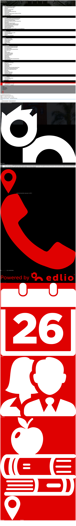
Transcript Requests (8, 27)
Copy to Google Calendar (4, 98)
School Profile (7, 12)
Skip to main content (3, 0)
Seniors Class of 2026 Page (9, 35)
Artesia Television (7, 31)
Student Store (7, 56)
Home (3, 86)
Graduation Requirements (9, 25)
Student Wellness (7, 57)
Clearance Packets (7, 40)
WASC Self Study (7, 15)
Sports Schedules (7, 42)
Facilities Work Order (8, 64)
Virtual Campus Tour (8, 14)
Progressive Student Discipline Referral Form (12, 67)
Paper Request (7, 66)
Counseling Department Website (10, 20)
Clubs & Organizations (8, 33)
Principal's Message (8, 10)
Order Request (7, 65)
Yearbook (6, 34)
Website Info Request (8, 73)
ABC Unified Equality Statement (10, 6)
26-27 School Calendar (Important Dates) (11, 49)
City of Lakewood (8, 78)
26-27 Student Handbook (9, 53)
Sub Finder (6, 70)
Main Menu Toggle (3, 2)
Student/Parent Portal (8, 54)
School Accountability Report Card (10, 11)
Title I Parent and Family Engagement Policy (12, 58)
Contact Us (4, 89)
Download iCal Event (13, 98)
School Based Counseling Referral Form (11, 68)
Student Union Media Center (9, 26)
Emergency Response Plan (9, 9)
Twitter (2, 91)
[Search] (3, 81)
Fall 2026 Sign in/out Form (9, 62)
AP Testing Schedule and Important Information (12, 18)
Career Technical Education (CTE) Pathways (12, 19)
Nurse (6, 51)
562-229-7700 (4, 270)
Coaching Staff (7, 41)
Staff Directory (7, 55)
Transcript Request (8, 59)
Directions (6, 8)
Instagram (2, 92)
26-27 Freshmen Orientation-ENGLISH (11, 46)
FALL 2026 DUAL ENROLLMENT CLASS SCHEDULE (14, 28)
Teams (6, 43)
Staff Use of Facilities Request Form (10, 69)
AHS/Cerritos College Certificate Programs (12, 23)
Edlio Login (6, 63)
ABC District (4, 87)
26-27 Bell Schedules (8, 48)
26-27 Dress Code (7, 50)
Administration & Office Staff (9, 7)
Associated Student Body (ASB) (10, 32)
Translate (3, 82)
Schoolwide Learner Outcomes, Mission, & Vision (13, 13)
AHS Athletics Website (8, 38)
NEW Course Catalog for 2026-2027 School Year (13, 21)
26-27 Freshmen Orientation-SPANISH (11, 47)
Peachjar (2, 93)
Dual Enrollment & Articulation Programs (11, 24)
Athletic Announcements (9, 39)
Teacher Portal (7, 71)
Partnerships (7, 79)
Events (1, 99)
